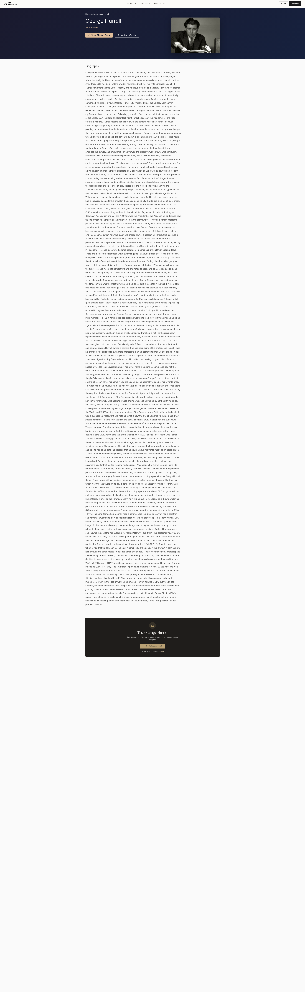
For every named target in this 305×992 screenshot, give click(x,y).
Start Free (295, 3)
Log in (283, 3)
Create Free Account (154, 646)
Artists (93, 14)
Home (87, 14)
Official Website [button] (129, 35)
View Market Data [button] (100, 35)
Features (130, 3)
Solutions (144, 3)
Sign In (162, 651)
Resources (158, 3)
